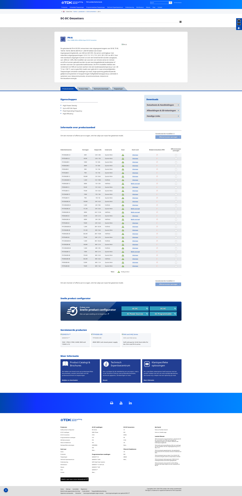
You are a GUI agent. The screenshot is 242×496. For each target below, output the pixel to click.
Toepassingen (63, 457)
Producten (64, 7)
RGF (124, 454)
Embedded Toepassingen (77, 7)
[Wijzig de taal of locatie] (64, 11)
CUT (93, 437)
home (75, 11)
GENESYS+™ (95, 469)
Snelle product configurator (67, 429)
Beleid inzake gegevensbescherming (70, 491)
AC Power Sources (135, 314)
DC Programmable (163, 314)
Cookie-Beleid (85, 491)
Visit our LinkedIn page (160, 432)
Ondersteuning (129, 7)
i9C (124, 437)
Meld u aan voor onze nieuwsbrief (73, 479)
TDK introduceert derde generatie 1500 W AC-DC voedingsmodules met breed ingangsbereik (167, 459)
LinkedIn (130, 403)
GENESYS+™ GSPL (96, 459)
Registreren (84, 489)
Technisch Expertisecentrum (115, 7)
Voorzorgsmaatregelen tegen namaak (93, 493)
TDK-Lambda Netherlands (94, 2)
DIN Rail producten (65, 440)
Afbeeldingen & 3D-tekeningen (161, 110)
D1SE (93, 435)
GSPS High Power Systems (98, 462)
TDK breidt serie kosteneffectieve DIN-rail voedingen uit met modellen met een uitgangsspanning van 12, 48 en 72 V (168, 446)
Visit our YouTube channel (161, 429)
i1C (124, 429)
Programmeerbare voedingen (67, 437)
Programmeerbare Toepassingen (95, 7)
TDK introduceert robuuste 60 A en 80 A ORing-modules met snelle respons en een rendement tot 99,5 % (167, 464)
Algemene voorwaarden (66, 493)
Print (111, 403)
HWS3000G (94, 445)
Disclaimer (78, 493)
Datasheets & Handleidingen (160, 105)
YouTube (121, 403)
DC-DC (163, 308)
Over (154, 7)
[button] (239, 24)
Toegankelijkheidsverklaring (99, 491)
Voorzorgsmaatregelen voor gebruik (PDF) (117, 493)
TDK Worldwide (178, 2)
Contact (160, 7)
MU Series (94, 429)
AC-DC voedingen (64, 432)
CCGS (124, 440)
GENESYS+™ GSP (96, 467)
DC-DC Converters (64, 435)
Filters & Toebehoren (65, 442)
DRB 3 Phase (95, 432)
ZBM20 (125, 457)
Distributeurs (140, 7)
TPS (93, 442)
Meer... (93, 450)
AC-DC (135, 308)
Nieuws (148, 7)
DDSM (124, 435)
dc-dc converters (91, 11)
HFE (93, 447)
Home (61, 451)
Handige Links (153, 116)
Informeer (135, 155)
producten (82, 11)
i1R (124, 451)
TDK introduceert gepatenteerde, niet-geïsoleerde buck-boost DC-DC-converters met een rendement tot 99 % (168, 451)
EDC (124, 432)
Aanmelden (76, 489)
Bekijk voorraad (135, 183)
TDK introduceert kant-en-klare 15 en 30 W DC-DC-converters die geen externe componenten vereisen (167, 456)
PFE (93, 440)
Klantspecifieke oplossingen (67, 445)
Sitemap (68, 489)
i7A (124, 442)
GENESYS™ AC (95, 457)
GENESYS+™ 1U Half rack (98, 464)
